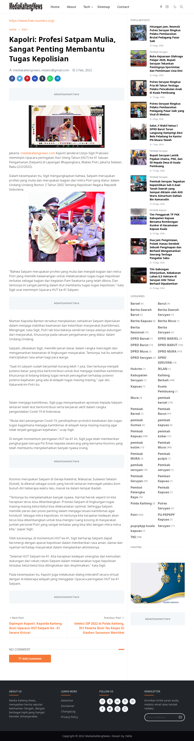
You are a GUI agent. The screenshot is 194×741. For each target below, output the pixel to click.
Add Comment (31, 658)
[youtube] (133, 701)
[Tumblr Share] (42, 79)
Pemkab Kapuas (158, 210)
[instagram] (167, 7)
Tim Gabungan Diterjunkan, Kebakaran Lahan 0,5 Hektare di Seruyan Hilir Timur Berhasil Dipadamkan (165, 276)
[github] (125, 709)
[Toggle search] (181, 6)
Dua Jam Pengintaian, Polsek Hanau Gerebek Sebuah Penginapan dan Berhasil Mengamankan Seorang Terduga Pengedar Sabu (165, 249)
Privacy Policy (69, 717)
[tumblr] (110, 701)
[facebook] (161, 7)
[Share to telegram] (58, 79)
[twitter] (110, 709)
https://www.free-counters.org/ (31, 21)
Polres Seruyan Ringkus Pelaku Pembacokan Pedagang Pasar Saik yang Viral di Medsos (167, 109)
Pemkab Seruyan (158, 52)
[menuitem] (55, 7)
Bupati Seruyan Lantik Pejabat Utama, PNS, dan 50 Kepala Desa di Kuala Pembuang (166, 160)
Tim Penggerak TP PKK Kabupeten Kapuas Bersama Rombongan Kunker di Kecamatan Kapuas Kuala (164, 222)
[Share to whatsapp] (50, 79)
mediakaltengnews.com (38, 153)
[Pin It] (27, 79)
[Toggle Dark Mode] (175, 7)
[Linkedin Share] (35, 79)
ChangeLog (68, 711)
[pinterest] (125, 701)
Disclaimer (67, 706)
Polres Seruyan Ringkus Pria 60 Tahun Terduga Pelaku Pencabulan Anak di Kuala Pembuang (166, 87)
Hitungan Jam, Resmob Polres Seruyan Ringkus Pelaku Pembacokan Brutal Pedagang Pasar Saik (165, 34)
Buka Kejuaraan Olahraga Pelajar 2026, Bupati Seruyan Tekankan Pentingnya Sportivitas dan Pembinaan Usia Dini (166, 63)
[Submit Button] (180, 717)
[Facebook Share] (12, 79)
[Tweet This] (20, 79)
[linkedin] (117, 701)
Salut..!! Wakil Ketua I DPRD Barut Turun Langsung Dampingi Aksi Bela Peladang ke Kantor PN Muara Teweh (166, 133)
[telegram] (102, 701)
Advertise (67, 700)
